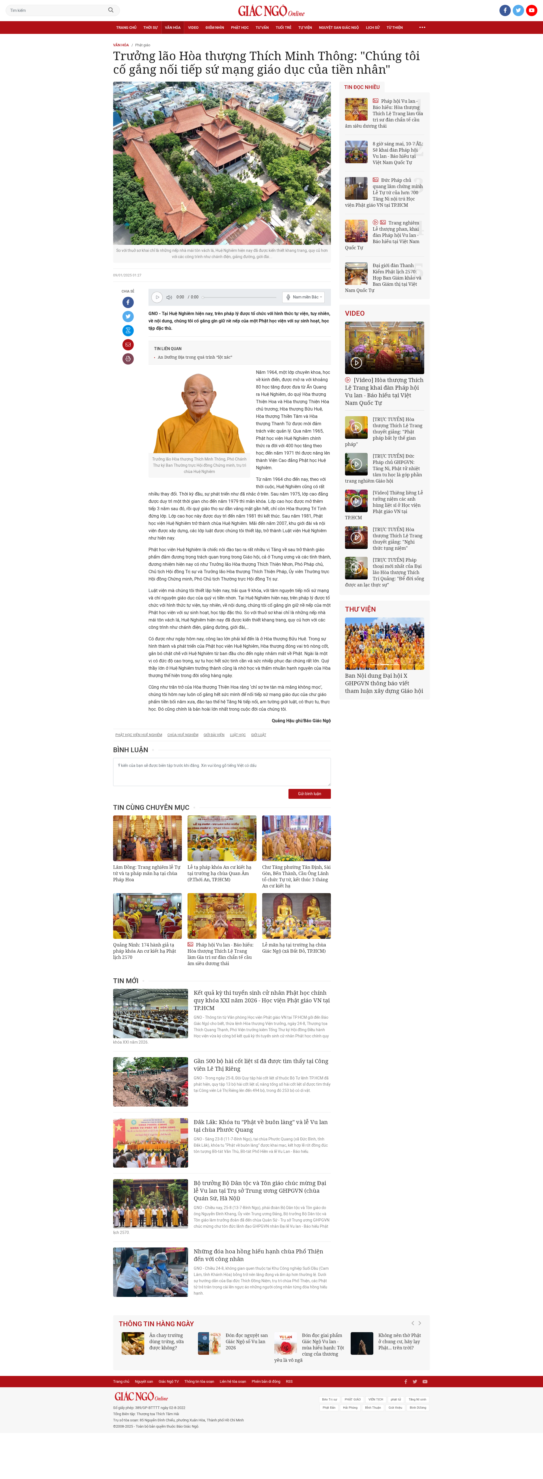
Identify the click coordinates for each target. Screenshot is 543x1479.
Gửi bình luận (309, 793)
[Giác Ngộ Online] (208, 1396)
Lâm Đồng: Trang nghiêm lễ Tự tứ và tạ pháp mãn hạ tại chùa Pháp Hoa (146, 873)
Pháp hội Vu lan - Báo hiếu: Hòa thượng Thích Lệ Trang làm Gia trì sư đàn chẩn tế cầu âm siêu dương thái (221, 954)
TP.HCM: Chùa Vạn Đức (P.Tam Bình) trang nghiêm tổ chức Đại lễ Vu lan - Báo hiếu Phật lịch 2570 (342, 1347)
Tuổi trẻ (283, 27)
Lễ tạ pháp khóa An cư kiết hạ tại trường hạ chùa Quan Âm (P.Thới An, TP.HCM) (219, 873)
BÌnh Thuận (373, 1408)
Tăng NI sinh (417, 1399)
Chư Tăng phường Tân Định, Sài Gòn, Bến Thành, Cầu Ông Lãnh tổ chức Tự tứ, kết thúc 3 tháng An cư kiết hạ (296, 876)
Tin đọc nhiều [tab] (362, 87)
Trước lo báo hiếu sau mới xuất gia (278, 1338)
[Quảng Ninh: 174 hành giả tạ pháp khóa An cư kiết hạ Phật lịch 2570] (147, 916)
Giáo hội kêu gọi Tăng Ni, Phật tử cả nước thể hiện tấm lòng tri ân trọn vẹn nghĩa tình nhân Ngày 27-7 (384, 687)
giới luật (258, 735)
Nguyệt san (144, 1381)
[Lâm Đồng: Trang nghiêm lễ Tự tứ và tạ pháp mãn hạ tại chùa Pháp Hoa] (147, 838)
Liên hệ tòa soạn (233, 1381)
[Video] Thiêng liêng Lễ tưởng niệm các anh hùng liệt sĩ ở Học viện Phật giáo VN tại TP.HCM (384, 505)
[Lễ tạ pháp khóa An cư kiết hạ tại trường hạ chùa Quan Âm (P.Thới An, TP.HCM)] (222, 838)
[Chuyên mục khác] (422, 27)
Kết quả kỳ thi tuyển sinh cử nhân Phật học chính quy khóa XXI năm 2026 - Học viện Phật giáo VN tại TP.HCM (262, 1000)
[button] (414, 1345)
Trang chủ (126, 27)
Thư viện (360, 609)
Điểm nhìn (215, 27)
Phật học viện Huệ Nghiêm (138, 735)
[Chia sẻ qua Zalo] (128, 330)
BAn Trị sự (329, 1399)
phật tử (396, 1399)
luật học (238, 735)
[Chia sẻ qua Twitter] (128, 316)
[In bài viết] (128, 359)
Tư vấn (262, 27)
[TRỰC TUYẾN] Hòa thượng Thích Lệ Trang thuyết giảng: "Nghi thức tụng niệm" (398, 538)
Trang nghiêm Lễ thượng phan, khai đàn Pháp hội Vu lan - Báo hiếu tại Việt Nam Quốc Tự (382, 235)
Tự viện (305, 27)
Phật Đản (329, 1408)
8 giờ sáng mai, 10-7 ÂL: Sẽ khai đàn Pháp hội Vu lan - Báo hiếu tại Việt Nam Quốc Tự (398, 153)
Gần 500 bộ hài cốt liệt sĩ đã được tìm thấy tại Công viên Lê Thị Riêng (261, 1064)
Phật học (240, 27)
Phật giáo (142, 45)
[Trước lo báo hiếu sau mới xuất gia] (242, 1343)
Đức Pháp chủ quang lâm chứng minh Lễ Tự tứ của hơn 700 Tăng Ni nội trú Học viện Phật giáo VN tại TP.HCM (384, 192)
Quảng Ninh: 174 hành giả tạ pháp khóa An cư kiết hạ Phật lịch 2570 (144, 951)
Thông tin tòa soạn (199, 1381)
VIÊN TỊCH (376, 1399)
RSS (289, 1381)
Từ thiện (395, 27)
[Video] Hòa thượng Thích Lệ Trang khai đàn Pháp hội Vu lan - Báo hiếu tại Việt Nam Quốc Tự (384, 391)
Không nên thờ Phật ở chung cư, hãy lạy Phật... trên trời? (203, 1341)
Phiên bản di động (266, 1381)
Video (193, 27)
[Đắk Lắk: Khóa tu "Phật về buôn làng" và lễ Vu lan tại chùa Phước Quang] (150, 1143)
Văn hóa (173, 27)
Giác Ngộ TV (169, 1381)
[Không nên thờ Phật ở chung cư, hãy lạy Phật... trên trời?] (166, 1343)
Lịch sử (373, 27)
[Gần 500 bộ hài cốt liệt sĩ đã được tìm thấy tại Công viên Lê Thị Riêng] (150, 1082)
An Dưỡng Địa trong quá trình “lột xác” (195, 357)
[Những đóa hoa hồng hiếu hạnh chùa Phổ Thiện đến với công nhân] (150, 1272)
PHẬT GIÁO (353, 1399)
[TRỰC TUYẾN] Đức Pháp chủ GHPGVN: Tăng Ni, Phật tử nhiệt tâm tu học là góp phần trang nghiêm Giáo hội (383, 468)
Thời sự (150, 27)
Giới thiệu (395, 1408)
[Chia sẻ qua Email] (128, 344)
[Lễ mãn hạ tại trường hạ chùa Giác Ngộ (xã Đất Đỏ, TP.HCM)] (296, 916)
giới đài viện (214, 735)
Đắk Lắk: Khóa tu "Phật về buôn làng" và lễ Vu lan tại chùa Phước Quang (261, 1125)
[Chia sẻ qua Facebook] (128, 302)
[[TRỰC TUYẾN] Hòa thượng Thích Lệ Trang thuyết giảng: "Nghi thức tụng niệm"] (356, 537)
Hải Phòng (350, 1408)
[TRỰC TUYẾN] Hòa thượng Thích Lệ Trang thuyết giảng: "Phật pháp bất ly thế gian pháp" (384, 431)
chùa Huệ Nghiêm (182, 735)
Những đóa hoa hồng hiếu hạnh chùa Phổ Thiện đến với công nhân (258, 1255)
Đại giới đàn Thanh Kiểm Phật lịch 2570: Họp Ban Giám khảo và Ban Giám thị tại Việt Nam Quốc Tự (383, 277)
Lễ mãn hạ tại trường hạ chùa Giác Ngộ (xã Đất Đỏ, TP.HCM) (294, 948)
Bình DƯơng (418, 1408)
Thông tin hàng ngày (156, 1324)
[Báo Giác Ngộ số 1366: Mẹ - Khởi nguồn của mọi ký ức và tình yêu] (395, 1343)
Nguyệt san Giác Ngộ (339, 27)
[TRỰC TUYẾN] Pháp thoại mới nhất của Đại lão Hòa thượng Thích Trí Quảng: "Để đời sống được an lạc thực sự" (384, 572)
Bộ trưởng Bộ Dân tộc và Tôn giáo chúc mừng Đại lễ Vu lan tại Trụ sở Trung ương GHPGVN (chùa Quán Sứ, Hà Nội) (260, 1190)
